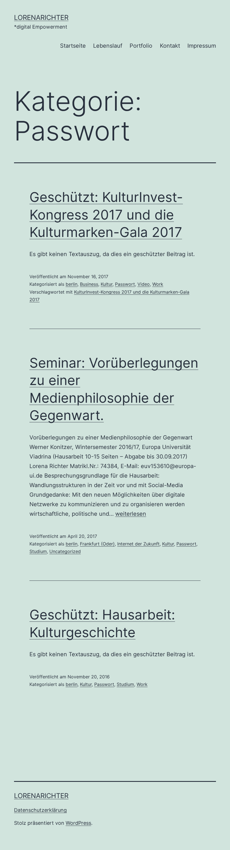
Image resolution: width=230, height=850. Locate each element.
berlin (71, 284)
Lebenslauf (107, 45)
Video (143, 284)
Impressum (201, 45)
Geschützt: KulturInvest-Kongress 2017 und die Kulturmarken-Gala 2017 (106, 214)
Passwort (125, 284)
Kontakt (170, 45)
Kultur (106, 284)
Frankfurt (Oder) (97, 544)
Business (89, 284)
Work (157, 284)
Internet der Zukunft (138, 544)
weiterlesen (130, 513)
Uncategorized (65, 551)
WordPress (78, 823)
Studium (38, 551)
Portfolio (141, 45)
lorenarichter (41, 17)
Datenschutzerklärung (40, 810)
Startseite (73, 45)
